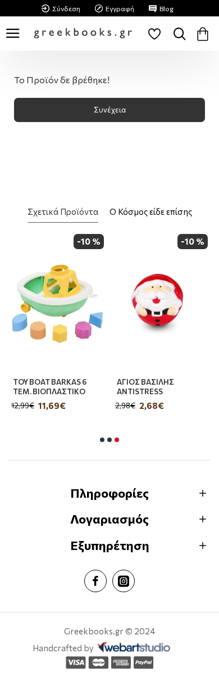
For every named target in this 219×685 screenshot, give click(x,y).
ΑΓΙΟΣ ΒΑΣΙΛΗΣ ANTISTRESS (145, 386)
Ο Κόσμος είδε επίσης (151, 211)
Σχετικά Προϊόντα (63, 211)
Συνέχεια (110, 109)
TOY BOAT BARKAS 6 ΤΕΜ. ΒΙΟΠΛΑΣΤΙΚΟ (49, 386)
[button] (102, 440)
